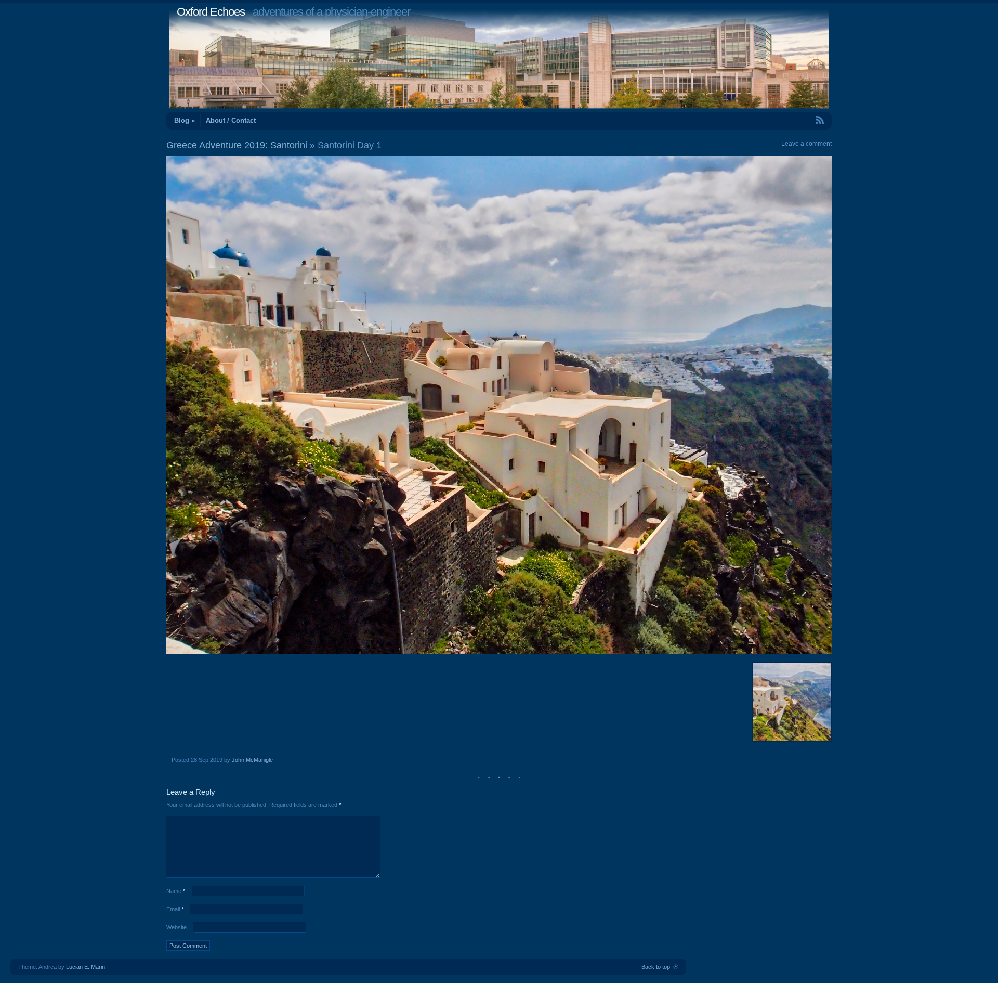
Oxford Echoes (211, 11)
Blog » (184, 120)
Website (176, 927)
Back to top (655, 967)
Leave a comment (806, 143)
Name (175, 891)
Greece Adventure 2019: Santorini (236, 145)
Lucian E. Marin (85, 967)
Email (174, 909)
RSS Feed (795, 120)
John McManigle (252, 760)
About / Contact (231, 120)
